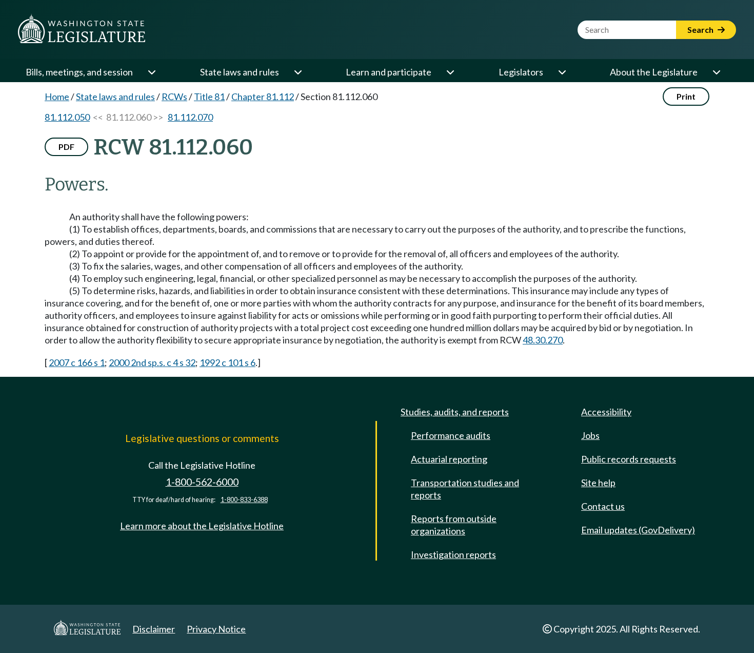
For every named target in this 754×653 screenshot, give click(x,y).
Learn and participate (388, 72)
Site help (598, 482)
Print (686, 96)
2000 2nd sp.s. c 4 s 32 (152, 362)
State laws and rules (239, 72)
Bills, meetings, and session (79, 72)
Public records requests (628, 459)
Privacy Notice (216, 629)
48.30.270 (543, 339)
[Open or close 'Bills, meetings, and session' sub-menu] (151, 72)
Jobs (590, 435)
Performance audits (450, 435)
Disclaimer (153, 629)
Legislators (521, 72)
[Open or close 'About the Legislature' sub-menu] (716, 72)
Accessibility (606, 411)
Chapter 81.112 (262, 96)
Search (701, 29)
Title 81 (209, 96)
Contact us (603, 506)
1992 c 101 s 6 (227, 362)
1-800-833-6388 (244, 500)
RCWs (174, 96)
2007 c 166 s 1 (77, 362)
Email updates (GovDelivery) (638, 529)
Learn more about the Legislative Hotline (202, 525)
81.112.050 (67, 117)
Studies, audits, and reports (455, 411)
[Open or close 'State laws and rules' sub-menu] (297, 72)
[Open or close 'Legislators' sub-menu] (561, 72)
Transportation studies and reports (465, 489)
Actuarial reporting (449, 459)
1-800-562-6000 (202, 482)
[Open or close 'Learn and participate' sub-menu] (450, 72)
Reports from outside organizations (454, 524)
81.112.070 (190, 117)
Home (57, 96)
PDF (66, 146)
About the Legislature (654, 72)
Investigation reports (453, 554)
